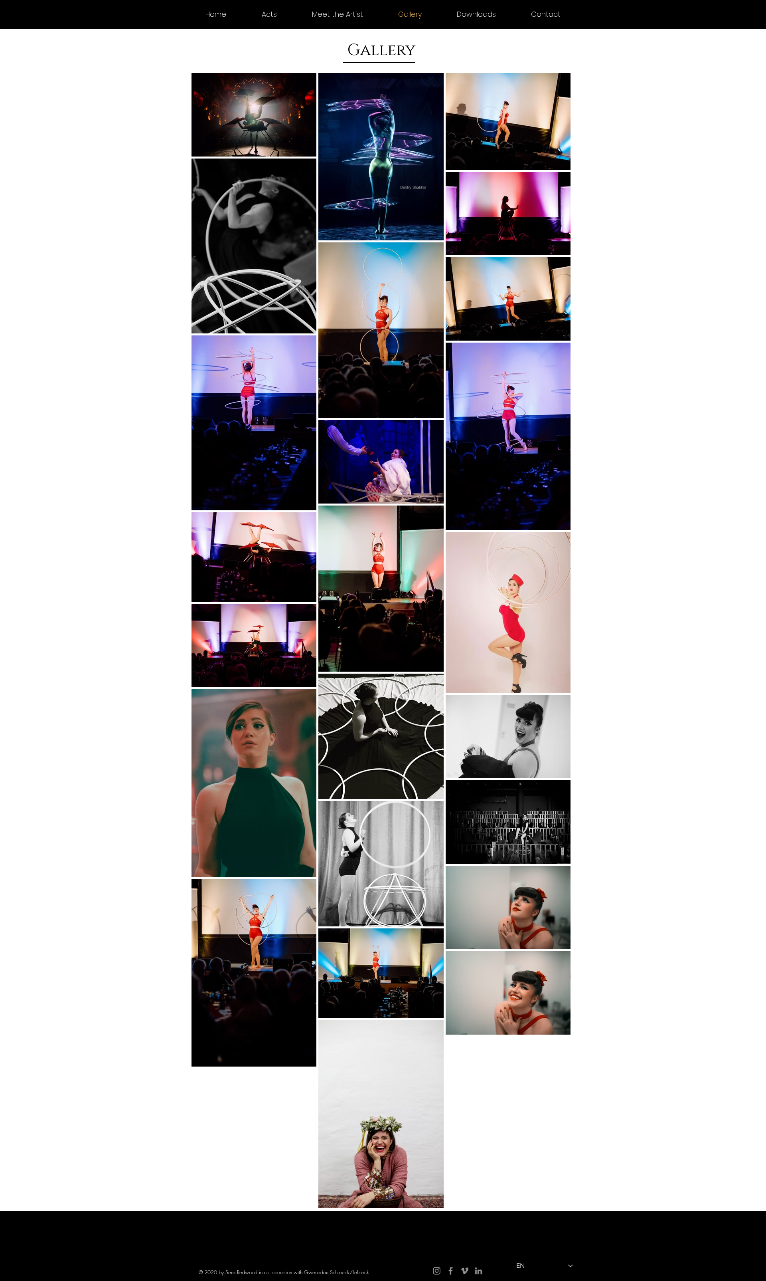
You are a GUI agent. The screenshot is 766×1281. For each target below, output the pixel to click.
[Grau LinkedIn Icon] (479, 1271)
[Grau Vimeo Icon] (465, 1271)
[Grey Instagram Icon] (437, 1271)
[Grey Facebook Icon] (451, 1271)
